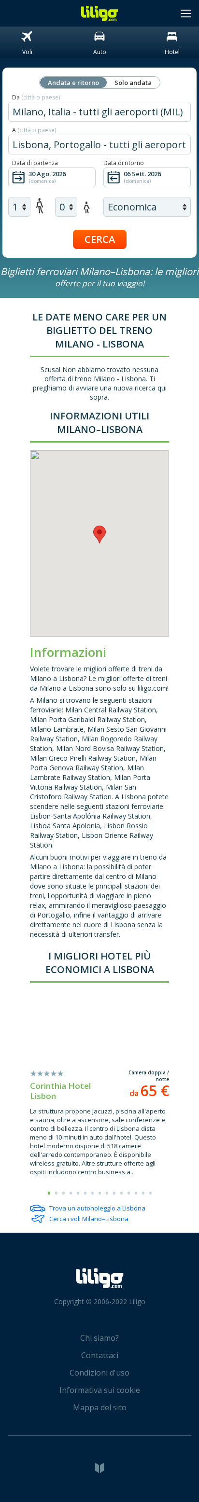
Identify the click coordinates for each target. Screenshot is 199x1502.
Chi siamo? (99, 1338)
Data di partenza (35, 163)
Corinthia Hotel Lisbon (60, 1090)
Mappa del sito (100, 1407)
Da (36, 97)
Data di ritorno (123, 163)
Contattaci (99, 1355)
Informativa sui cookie (99, 1390)
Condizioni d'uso (99, 1372)
